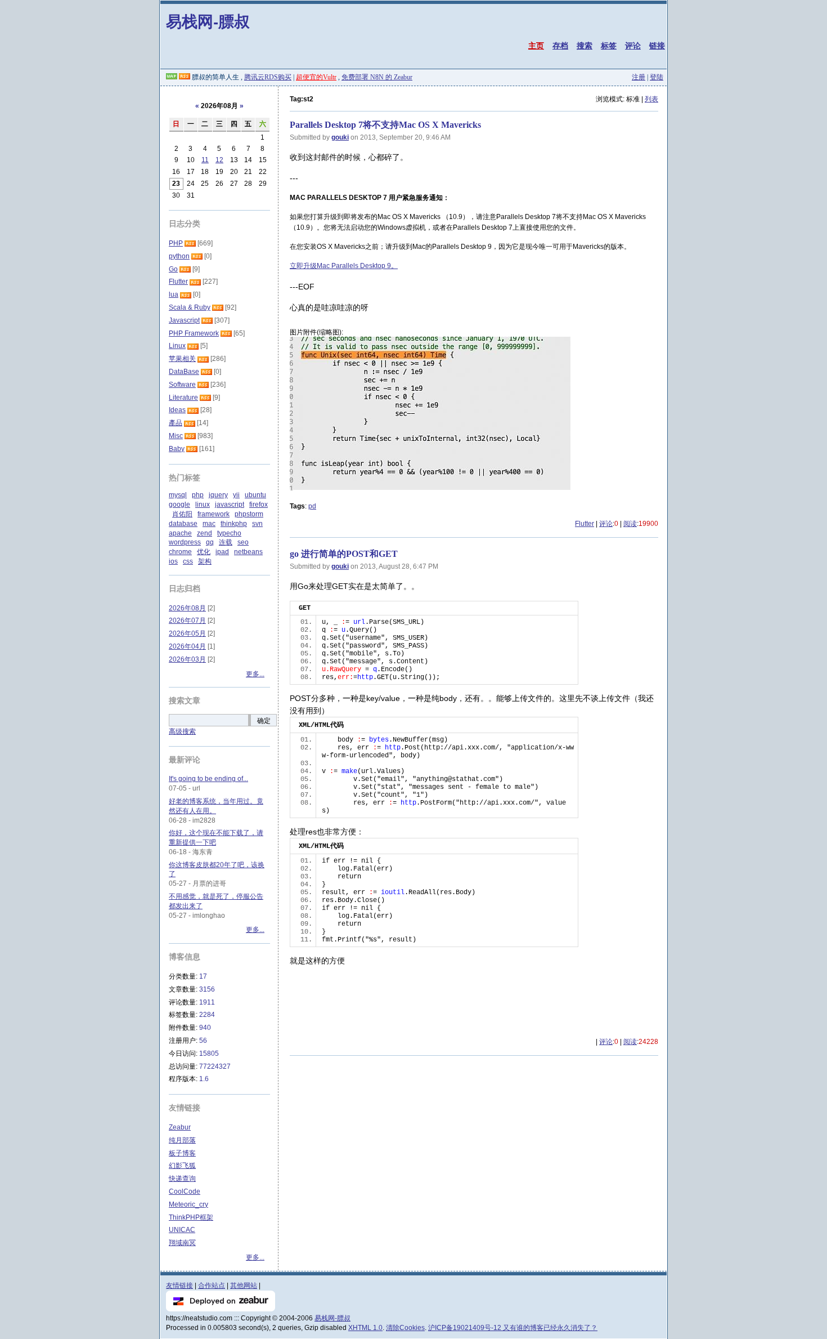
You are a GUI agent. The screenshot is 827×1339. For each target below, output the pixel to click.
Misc (176, 436)
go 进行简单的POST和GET (344, 554)
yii (236, 495)
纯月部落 (182, 1140)
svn (257, 524)
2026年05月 (187, 633)
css (188, 561)
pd (312, 506)
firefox (258, 504)
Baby (177, 449)
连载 (225, 542)
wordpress (185, 542)
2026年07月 (187, 620)
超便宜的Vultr (316, 77)
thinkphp (234, 524)
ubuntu (255, 495)
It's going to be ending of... (208, 779)
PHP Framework (194, 333)
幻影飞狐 (182, 1166)
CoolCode (184, 1191)
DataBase (184, 372)
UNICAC (182, 1230)
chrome (180, 552)
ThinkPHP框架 (191, 1217)
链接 (657, 45)
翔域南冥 (182, 1243)
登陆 (656, 77)
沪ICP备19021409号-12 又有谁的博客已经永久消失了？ (512, 1328)
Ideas (177, 410)
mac (209, 524)
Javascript (184, 320)
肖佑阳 (182, 514)
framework (213, 514)
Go (173, 269)
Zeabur (180, 1127)
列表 (651, 99)
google (179, 504)
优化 (203, 552)
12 (219, 160)
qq (210, 542)
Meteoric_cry (188, 1204)
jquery (218, 495)
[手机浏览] (171, 77)
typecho (229, 533)
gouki (340, 137)
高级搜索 (182, 731)
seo (243, 542)
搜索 (584, 45)
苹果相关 (182, 359)
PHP (176, 243)
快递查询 (182, 1178)
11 (205, 160)
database (183, 524)
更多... (255, 674)
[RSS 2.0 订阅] (184, 77)
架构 (205, 561)
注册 (638, 77)
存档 (560, 45)
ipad (222, 552)
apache (180, 533)
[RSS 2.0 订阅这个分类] (190, 243)
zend (204, 533)
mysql (178, 495)
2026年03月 (187, 659)
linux (202, 504)
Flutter (584, 524)
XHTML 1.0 (365, 1328)
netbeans (248, 552)
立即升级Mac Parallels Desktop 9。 (344, 266)
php (198, 495)
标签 (609, 45)
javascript (229, 504)
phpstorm (249, 514)
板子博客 (182, 1153)
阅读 (630, 524)
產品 (175, 423)
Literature (183, 397)
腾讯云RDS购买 (267, 77)
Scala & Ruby (189, 307)
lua (173, 294)
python (179, 256)
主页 (536, 45)
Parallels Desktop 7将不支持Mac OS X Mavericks (385, 125)
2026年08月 (187, 608)
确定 (264, 721)
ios (173, 561)
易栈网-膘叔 (208, 21)
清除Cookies (405, 1328)
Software (182, 385)
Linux (177, 346)
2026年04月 (187, 646)
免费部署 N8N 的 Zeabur (376, 77)
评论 (633, 45)
